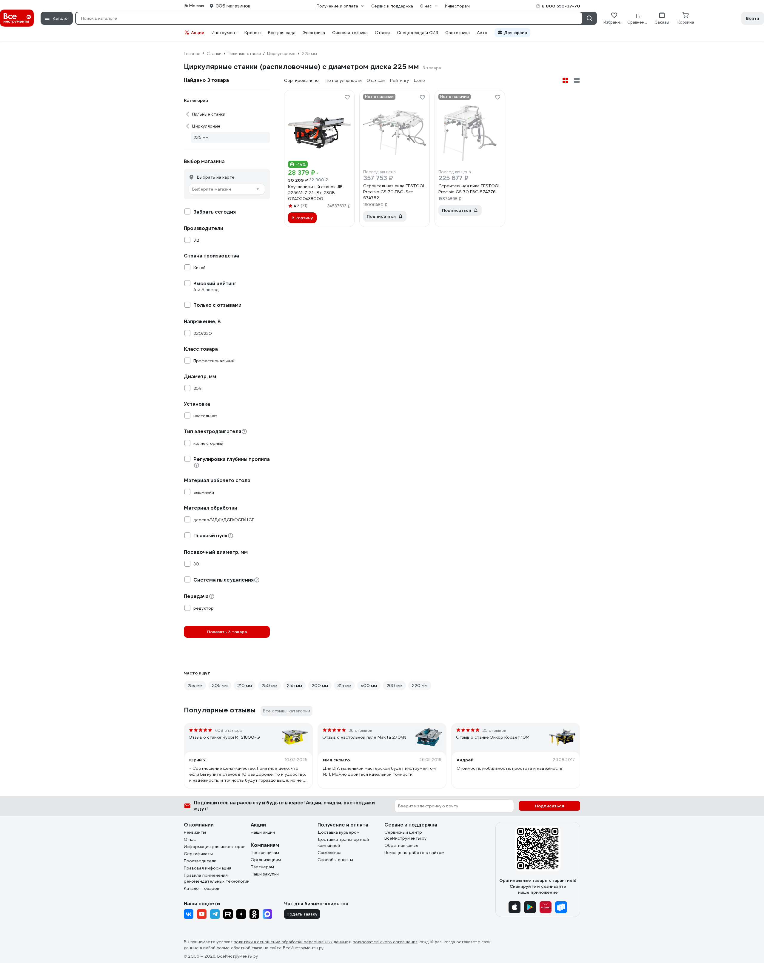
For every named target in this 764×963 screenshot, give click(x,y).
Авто (482, 32)
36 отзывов (360, 730)
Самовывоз (329, 852)
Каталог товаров (201, 888)
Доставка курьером (339, 832)
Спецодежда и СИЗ (417, 32)
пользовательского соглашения (385, 941)
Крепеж (252, 32)
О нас (190, 839)
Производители (200, 861)
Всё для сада (281, 32)
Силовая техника (350, 32)
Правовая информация (207, 868)
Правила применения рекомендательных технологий (216, 878)
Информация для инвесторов (215, 846)
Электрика (314, 32)
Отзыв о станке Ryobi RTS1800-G (224, 737)
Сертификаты (198, 853)
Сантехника (457, 32)
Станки (382, 32)
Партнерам (262, 867)
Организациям (266, 859)
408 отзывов (228, 730)
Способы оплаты (335, 859)
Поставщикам (265, 852)
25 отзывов (494, 730)
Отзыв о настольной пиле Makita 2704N (364, 737)
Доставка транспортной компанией (343, 842)
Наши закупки (265, 874)
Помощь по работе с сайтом (414, 852)
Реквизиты (195, 832)
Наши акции (263, 832)
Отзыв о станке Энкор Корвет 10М (492, 737)
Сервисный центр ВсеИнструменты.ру (405, 835)
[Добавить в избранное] (347, 97)
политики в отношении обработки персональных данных (291, 941)
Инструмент (224, 32)
